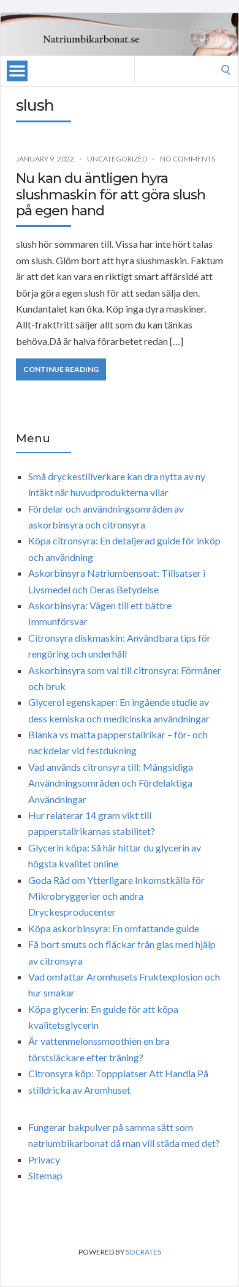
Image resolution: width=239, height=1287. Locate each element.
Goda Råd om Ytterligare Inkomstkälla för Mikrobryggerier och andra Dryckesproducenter (116, 896)
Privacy (44, 1159)
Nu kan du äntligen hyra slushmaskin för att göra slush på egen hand (110, 194)
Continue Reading (61, 369)
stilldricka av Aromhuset (79, 1090)
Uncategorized (117, 158)
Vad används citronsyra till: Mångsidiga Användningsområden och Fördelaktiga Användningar (110, 783)
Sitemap (45, 1175)
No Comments (187, 158)
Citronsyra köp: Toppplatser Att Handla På (118, 1073)
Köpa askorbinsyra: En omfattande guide (113, 928)
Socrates (143, 1251)
